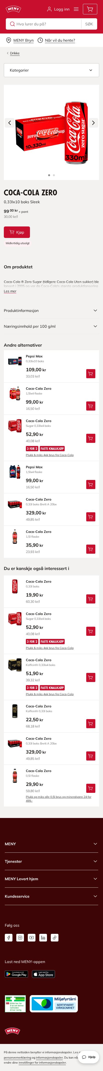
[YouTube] (31, 937)
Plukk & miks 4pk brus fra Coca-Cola (50, 455)
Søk (89, 24)
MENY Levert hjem (21, 878)
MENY (10, 843)
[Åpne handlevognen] (90, 9)
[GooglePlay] (16, 974)
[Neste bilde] (93, 123)
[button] (51, 70)
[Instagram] (20, 937)
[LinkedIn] (43, 937)
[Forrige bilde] (9, 123)
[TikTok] (54, 937)
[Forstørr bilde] (51, 132)
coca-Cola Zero (38, 388)
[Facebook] (8, 937)
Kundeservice (17, 896)
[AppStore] (43, 974)
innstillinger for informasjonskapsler (42, 1062)
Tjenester (13, 861)
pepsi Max (34, 356)
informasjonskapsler (49, 1057)
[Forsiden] (54, 175)
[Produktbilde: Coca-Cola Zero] (49, 175)
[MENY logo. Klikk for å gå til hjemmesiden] (13, 9)
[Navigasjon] (76, 9)
